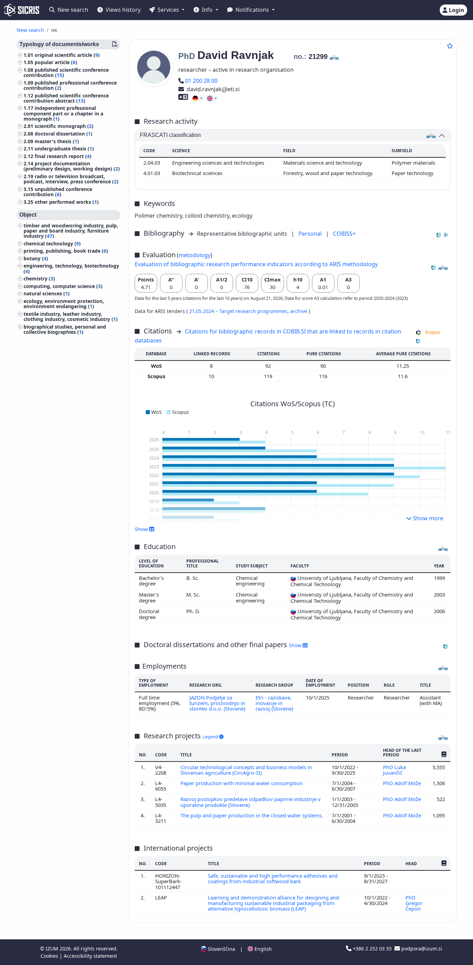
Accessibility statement (90, 956)
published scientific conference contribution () (66, 72)
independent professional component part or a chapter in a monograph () (63, 113)
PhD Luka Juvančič (394, 770)
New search (72, 10)
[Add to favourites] (449, 46)
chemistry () (39, 279)
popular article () (56, 62)
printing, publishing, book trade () (66, 251)
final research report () (63, 156)
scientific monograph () (64, 126)
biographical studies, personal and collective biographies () (65, 329)
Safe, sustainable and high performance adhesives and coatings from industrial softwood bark (273, 878)
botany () (36, 258)
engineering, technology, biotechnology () (71, 269)
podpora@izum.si (421, 948)
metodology (195, 255)
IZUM (53, 948)
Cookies (50, 956)
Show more (427, 518)
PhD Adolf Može (402, 783)
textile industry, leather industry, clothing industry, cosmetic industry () (71, 316)
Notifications (252, 10)
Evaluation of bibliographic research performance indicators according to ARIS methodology (256, 264)
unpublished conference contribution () (58, 192)
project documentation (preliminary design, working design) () (72, 166)
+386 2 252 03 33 (372, 948)
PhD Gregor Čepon (413, 903)
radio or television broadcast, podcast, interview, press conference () (71, 179)
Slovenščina (220, 949)
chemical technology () (52, 243)
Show (296, 645)
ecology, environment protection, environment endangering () (64, 304)
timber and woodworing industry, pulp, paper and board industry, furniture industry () (71, 230)
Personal (310, 233)
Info (207, 10)
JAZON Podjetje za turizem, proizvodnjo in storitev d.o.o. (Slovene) (217, 703)
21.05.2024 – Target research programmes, (239, 311)
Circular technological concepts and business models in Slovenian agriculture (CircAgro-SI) (246, 770)
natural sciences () (47, 293)
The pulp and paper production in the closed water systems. (251, 815)
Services (168, 10)
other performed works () (67, 202)
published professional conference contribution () (70, 85)
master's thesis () (57, 141)
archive (299, 311)
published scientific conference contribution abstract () (66, 98)
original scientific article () (67, 55)
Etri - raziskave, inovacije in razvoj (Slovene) (274, 703)
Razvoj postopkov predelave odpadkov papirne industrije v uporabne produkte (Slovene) (250, 802)
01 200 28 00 (201, 81)
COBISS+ (344, 233)
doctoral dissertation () (63, 133)
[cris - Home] (21, 10)
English (262, 949)
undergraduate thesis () (64, 149)
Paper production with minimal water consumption (242, 783)
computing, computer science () (63, 286)
